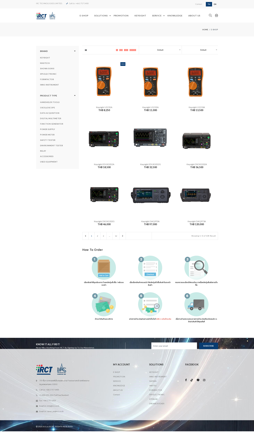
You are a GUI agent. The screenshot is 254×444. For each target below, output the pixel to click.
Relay (43, 151)
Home (205, 29)
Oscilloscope (47, 107)
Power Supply (47, 129)
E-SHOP (84, 15)
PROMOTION (121, 15)
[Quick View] (103, 97)
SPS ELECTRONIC (157, 394)
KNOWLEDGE (174, 15)
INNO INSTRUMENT (158, 376)
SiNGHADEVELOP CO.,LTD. (99, 426)
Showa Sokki (47, 68)
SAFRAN (152, 381)
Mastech (45, 63)
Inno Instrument (49, 85)
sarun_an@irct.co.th (55, 411)
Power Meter (47, 135)
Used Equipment (49, 162)
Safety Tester (47, 140)
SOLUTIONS (101, 15)
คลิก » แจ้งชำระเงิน (163, 319)
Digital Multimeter (50, 118)
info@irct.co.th (53, 406)
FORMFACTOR (155, 390)
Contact (198, 4)
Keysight (45, 58)
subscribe (208, 346)
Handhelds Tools (50, 102)
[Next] (122, 236)
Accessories (46, 156)
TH (209, 4)
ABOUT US (194, 15)
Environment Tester (51, 145)
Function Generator (51, 124)
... (109, 236)
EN (215, 4)
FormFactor (47, 79)
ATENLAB (153, 399)
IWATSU (153, 385)
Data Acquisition (49, 113)
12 (116, 236)
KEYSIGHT (140, 15)
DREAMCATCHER (156, 403)
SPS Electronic (48, 74)
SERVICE (157, 15)
